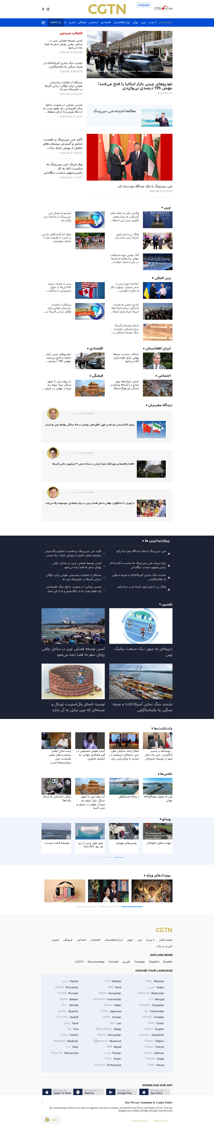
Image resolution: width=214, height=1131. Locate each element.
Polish (113, 1059)
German (154, 1053)
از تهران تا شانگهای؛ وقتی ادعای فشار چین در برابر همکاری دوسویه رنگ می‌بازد (90, 503)
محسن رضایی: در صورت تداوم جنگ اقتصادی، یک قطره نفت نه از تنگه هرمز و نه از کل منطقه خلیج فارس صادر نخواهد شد (73, 589)
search (53, 22)
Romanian (66, 987)
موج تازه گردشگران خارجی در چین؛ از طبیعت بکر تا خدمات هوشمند (56, 238)
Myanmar (107, 1041)
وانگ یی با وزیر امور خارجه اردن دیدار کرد (127, 236)
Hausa (156, 1065)
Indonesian (107, 999)
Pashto (70, 981)
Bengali (156, 999)
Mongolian (109, 1035)
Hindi (115, 987)
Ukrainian (66, 1041)
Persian (112, 1053)
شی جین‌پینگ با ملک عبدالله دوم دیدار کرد (141, 551)
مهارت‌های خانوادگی (158, 843)
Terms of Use (160, 1121)
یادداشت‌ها (163, 728)
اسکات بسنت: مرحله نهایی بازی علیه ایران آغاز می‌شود (126, 358)
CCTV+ (79, 962)
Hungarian (110, 993)
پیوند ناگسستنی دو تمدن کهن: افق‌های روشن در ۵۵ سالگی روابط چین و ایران (90, 424)
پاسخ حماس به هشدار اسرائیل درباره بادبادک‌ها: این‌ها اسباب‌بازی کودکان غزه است (125, 308)
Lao (115, 1023)
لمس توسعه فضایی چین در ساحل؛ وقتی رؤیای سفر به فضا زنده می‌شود (76, 565)
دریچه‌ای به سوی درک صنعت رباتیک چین (143, 652)
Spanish (68, 1011)
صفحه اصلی (165, 940)
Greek (154, 1059)
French (154, 1047)
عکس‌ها (166, 774)
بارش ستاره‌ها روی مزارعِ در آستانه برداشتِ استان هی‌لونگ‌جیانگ (124, 385)
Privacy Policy (140, 1121)
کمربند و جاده (164, 946)
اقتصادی (95, 940)
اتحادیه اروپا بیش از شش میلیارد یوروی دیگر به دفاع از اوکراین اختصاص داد (125, 287)
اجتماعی (81, 940)
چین (139, 940)
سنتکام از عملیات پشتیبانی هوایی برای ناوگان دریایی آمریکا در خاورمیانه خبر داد (58, 308)
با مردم (150, 940)
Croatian (153, 1017)
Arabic (156, 987)
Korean (112, 1017)
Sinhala (70, 1005)
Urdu (72, 1047)
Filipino (154, 1041)
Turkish (69, 1035)
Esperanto (151, 1035)
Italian (112, 1005)
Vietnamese (64, 1053)
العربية (126, 962)
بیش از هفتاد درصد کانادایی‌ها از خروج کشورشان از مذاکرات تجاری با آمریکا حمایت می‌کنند (58, 287)
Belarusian (151, 993)
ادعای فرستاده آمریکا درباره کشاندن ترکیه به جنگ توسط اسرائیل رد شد (126, 329)
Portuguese (107, 1065)
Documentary (96, 962)
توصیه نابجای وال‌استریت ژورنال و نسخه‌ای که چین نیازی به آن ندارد (78, 707)
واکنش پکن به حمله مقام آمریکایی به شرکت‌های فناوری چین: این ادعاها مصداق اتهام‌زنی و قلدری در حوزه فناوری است (125, 216)
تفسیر (55, 940)
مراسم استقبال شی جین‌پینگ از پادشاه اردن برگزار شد (57, 216)
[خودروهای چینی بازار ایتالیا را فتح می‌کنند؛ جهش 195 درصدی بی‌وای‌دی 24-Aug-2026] (129, 54)
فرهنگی (67, 940)
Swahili (67, 1017)
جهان (130, 940)
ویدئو (166, 819)
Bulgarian (152, 1005)
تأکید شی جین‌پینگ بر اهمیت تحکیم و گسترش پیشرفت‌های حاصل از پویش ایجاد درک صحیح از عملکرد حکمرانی (73, 553)
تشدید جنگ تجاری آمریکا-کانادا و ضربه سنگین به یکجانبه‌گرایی (139, 577)
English (167, 962)
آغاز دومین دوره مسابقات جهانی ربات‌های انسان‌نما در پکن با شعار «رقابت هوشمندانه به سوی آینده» (124, 258)
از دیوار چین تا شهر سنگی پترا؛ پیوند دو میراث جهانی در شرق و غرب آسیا (57, 385)
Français (140, 962)
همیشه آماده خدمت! (57, 843)
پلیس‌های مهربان (126, 843)
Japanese (110, 1011)
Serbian (68, 999)
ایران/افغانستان (113, 940)
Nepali (114, 1047)
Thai (72, 1029)
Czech (156, 1023)
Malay (108, 1029)
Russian (68, 993)
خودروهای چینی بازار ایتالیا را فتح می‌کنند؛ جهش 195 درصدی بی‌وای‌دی (58, 358)
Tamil (71, 1023)
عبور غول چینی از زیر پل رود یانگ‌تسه (90, 844)
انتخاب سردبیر (71, 33)
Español (154, 962)
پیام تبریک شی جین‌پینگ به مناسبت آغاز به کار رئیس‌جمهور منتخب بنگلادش (138, 565)
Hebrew (112, 981)
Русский (113, 962)
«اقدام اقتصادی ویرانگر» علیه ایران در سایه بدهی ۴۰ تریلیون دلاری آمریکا (93, 464)
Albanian (154, 981)
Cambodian (154, 1011)
